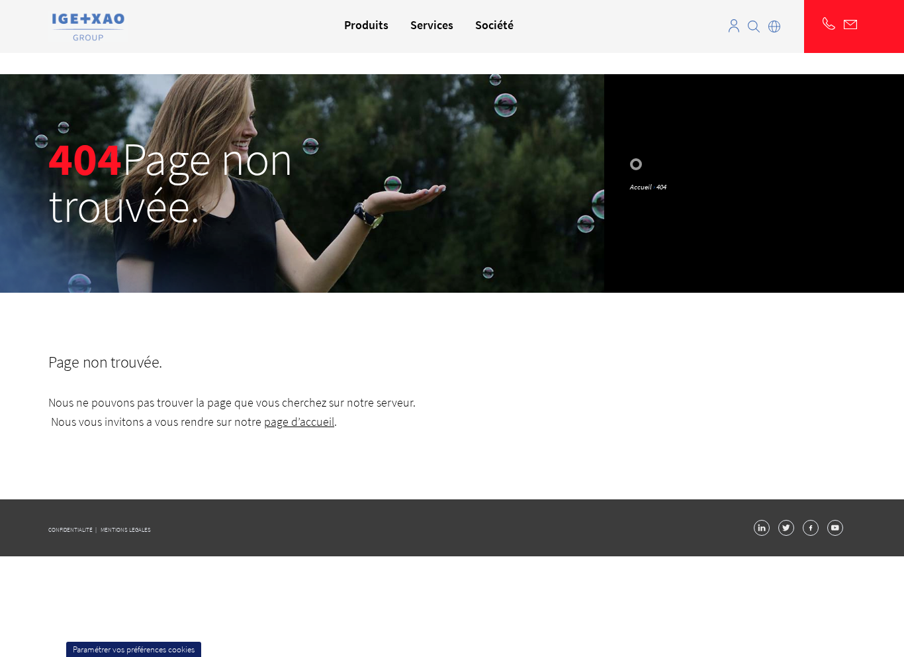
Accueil (641, 186)
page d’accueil (299, 421)
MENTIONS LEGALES (126, 529)
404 (661, 186)
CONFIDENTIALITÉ (71, 529)
